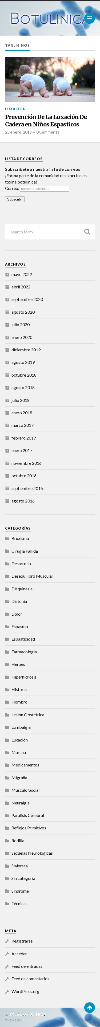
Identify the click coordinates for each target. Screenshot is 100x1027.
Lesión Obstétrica (27, 714)
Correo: (12, 188)
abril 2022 (20, 286)
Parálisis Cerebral (27, 815)
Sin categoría (23, 878)
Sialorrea (19, 865)
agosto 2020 (23, 311)
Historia (19, 689)
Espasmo (19, 626)
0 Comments (47, 132)
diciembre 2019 (26, 349)
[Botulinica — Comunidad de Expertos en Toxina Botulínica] (50, 18)
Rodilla (17, 840)
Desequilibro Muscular (32, 575)
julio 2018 (20, 400)
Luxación (15, 109)
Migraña (19, 777)
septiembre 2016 (27, 488)
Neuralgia (20, 802)
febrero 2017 (23, 437)
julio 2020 (20, 324)
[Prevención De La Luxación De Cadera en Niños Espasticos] (50, 79)
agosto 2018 (23, 387)
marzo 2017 (22, 425)
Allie (26, 1020)
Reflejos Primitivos (28, 827)
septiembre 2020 (27, 299)
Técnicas (19, 903)
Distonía (19, 601)
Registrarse (22, 940)
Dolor (16, 613)
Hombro (19, 701)
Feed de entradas (26, 966)
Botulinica (33, 1014)
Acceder (19, 953)
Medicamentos (25, 764)
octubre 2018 (24, 374)
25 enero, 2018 (18, 132)
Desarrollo (21, 563)
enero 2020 (21, 337)
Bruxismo (20, 538)
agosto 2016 (23, 500)
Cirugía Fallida (24, 550)
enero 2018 (21, 412)
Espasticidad (23, 638)
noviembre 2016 (26, 463)
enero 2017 (21, 450)
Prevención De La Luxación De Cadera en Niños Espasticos (46, 120)
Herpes (18, 664)
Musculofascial (25, 789)
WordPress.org (25, 991)
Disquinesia (22, 588)
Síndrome (20, 890)
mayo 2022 (21, 274)
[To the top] (89, 1007)
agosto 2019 (23, 362)
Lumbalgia (21, 727)
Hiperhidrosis (24, 676)
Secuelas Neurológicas (32, 852)
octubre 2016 (24, 475)
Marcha (18, 752)
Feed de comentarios (30, 978)
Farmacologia (24, 651)
